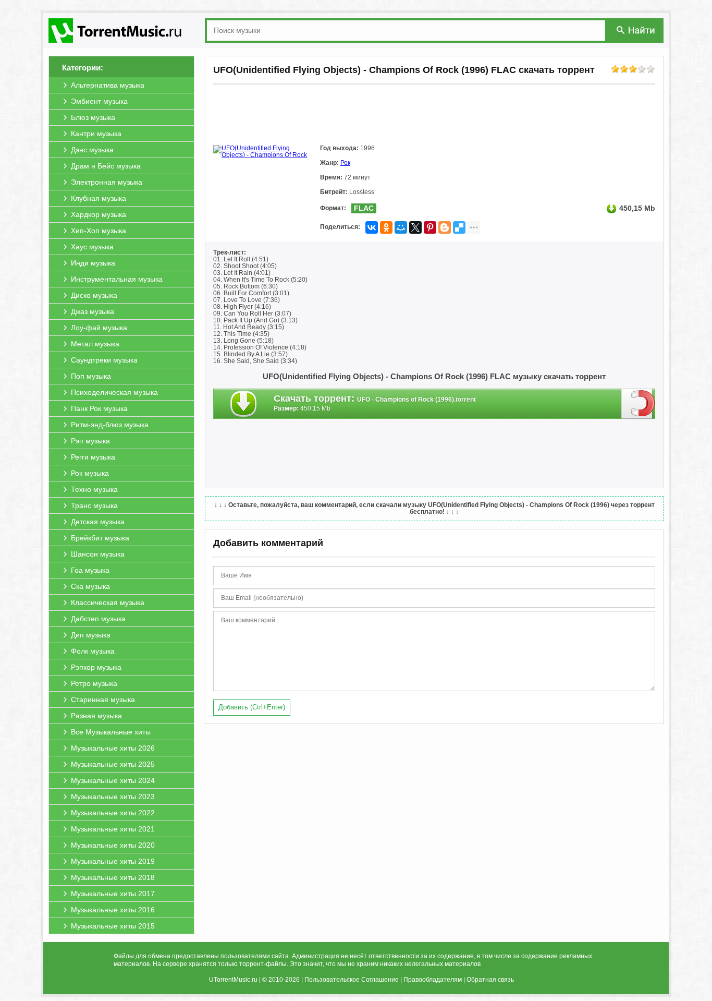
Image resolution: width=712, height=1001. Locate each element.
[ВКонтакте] (371, 227)
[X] (415, 227)
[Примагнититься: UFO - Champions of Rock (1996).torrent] (638, 403)
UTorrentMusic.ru (233, 979)
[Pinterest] (430, 227)
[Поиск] (636, 30)
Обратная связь (490, 979)
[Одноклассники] (386, 227)
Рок (345, 162)
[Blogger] (444, 227)
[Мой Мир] (401, 227)
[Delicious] (459, 227)
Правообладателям (432, 979)
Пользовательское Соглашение (351, 979)
